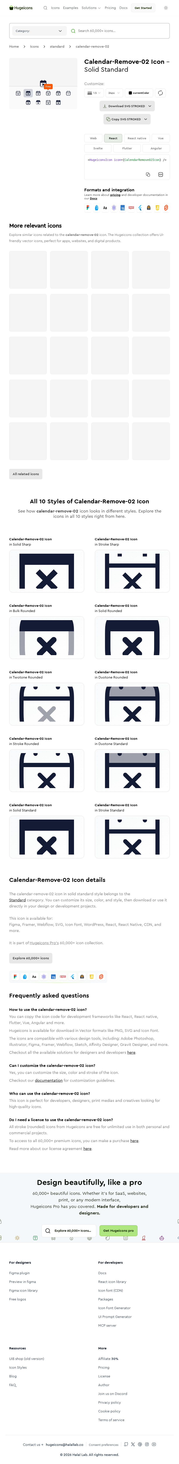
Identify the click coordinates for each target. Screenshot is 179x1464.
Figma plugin (19, 1273)
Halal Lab (79, 1454)
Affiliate (108, 1358)
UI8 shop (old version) (26, 1358)
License (104, 1376)
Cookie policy (109, 1411)
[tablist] (127, 143)
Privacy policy (109, 1402)
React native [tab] (137, 138)
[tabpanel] (127, 167)
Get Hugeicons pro (118, 1230)
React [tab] (113, 138)
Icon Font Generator (114, 1307)
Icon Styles (18, 1367)
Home (14, 46)
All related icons (26, 473)
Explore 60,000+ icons (31, 958)
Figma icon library (23, 1290)
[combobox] (39, 31)
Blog (13, 1376)
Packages (105, 1299)
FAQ (12, 1384)
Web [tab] (93, 138)
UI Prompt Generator (115, 1316)
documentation (49, 1080)
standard (57, 46)
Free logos (17, 1299)
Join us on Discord (112, 1393)
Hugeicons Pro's (44, 943)
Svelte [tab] (98, 148)
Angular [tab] (156, 148)
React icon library (112, 1281)
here (131, 1052)
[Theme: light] (166, 8)
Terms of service (111, 1419)
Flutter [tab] (127, 148)
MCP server (107, 1325)
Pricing (103, 1367)
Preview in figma (22, 1281)
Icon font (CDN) (110, 1290)
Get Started (143, 8)
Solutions (89, 7)
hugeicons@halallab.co (64, 1444)
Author (103, 1384)
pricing (115, 195)
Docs (93, 198)
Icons (34, 46)
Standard (17, 900)
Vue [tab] (161, 138)
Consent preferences (103, 1445)
